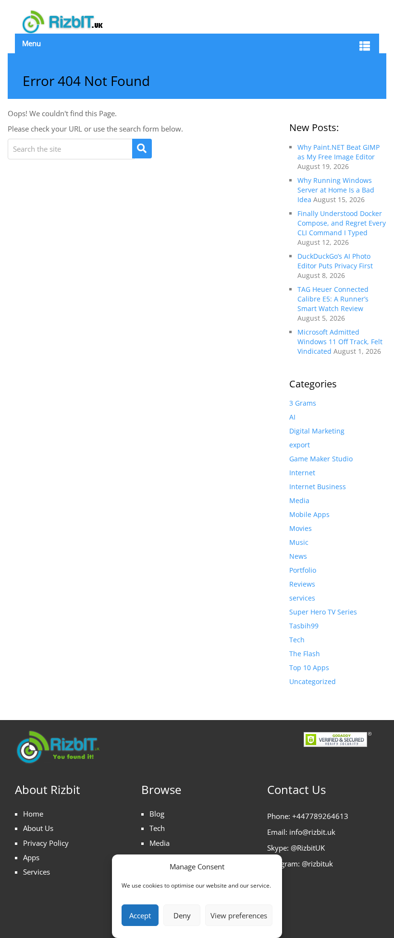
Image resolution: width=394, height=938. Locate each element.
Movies (300, 528)
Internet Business (317, 486)
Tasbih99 (304, 625)
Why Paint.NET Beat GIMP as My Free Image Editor (338, 152)
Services (36, 872)
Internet (302, 472)
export (299, 444)
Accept (140, 915)
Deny (182, 915)
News (298, 556)
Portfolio (302, 570)
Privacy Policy (46, 843)
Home (33, 813)
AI (292, 416)
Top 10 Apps (309, 667)
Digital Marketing (317, 430)
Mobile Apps (309, 514)
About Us (38, 828)
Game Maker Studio (321, 458)
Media (299, 500)
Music (298, 542)
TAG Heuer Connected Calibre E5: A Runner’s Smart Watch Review (333, 299)
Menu (31, 43)
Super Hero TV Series (323, 611)
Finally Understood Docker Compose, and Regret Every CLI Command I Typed (341, 223)
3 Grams (302, 403)
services (302, 597)
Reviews (302, 584)
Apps (31, 857)
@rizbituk (317, 863)
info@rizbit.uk (312, 832)
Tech (297, 639)
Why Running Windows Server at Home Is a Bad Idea (335, 190)
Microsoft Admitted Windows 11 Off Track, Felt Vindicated (339, 341)
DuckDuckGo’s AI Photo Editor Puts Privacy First (335, 261)
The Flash (304, 653)
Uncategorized (312, 681)
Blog (156, 813)
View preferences (238, 915)
